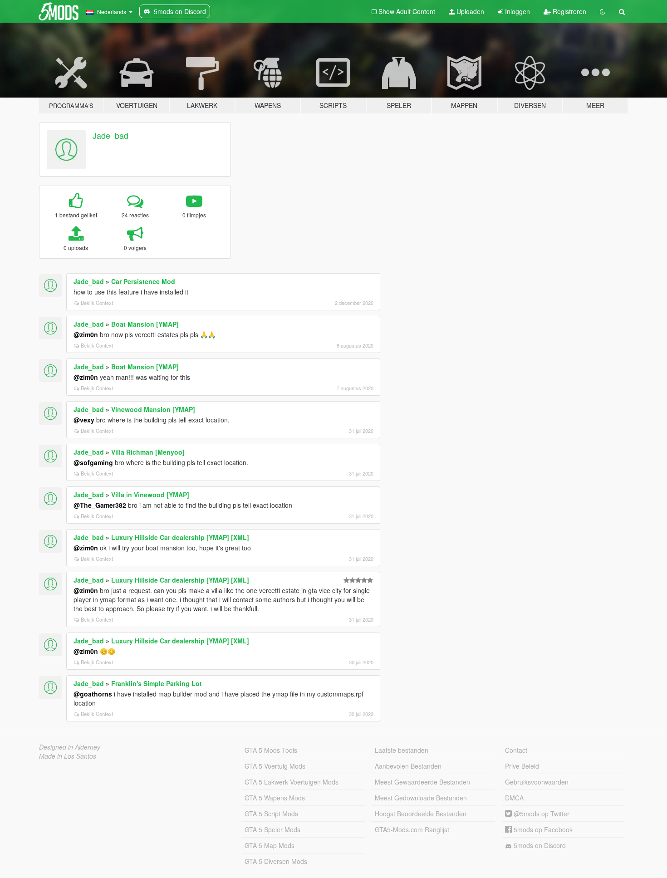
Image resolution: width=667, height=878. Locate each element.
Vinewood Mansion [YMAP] (153, 409)
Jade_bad (110, 135)
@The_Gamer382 (100, 505)
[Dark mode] (602, 11)
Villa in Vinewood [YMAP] (150, 494)
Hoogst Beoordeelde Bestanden (420, 813)
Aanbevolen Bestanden (408, 765)
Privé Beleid (522, 765)
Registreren (568, 11)
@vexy (84, 419)
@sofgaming (93, 462)
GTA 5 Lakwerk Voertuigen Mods (291, 781)
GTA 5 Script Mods (271, 813)
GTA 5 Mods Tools (271, 750)
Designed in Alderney (69, 746)
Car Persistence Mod (143, 281)
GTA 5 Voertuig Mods (275, 765)
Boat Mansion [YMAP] (145, 324)
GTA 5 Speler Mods (272, 829)
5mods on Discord (539, 845)
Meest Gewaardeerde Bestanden (422, 781)
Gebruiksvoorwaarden (537, 781)
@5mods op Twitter (540, 813)
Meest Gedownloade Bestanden (421, 797)
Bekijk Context (97, 302)
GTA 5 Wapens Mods (275, 797)
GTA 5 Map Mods (269, 845)
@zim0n (86, 334)
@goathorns (93, 693)
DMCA (514, 797)
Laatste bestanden (401, 750)
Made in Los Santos (67, 755)
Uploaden (469, 11)
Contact (516, 750)
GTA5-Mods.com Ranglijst (412, 829)
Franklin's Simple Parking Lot (156, 683)
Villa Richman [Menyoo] (148, 451)
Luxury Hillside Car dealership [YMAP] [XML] (180, 537)
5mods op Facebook (542, 829)
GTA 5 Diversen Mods (276, 861)
